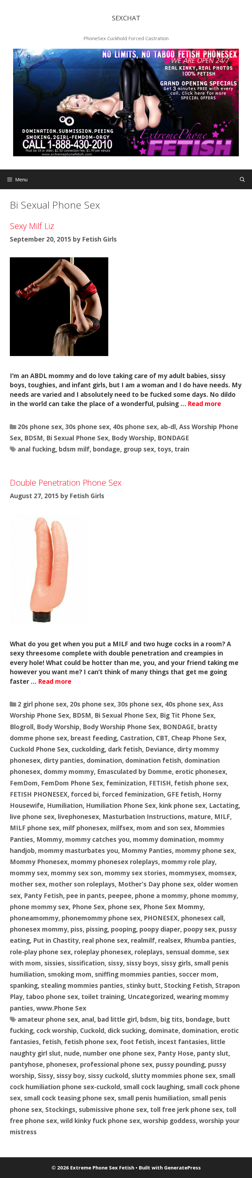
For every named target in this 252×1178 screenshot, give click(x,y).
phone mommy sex (39, 907)
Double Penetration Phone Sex (65, 482)
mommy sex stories (135, 873)
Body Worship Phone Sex (121, 727)
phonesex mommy (38, 929)
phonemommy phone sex (101, 918)
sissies (54, 963)
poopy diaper (159, 929)
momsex (221, 873)
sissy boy (70, 1075)
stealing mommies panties (82, 985)
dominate (163, 1030)
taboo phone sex (52, 996)
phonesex (61, 1064)
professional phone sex (116, 1064)
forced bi (85, 794)
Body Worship (133, 438)
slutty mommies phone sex (174, 1075)
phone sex (124, 907)
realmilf (143, 940)
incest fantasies (182, 1041)
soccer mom (198, 974)
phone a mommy (161, 895)
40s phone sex (135, 427)
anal (87, 1019)
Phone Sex (88, 907)
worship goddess (169, 1120)
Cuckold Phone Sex (39, 749)
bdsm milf (74, 449)
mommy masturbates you (78, 850)
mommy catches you (97, 839)
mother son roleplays (82, 884)
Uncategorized (151, 996)
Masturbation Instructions (143, 816)
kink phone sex (182, 805)
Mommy (49, 839)
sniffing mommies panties (135, 974)
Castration (136, 738)
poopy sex (199, 929)
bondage (106, 449)
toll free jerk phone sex (186, 1109)
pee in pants (85, 895)
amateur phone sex (48, 1019)
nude (72, 1053)
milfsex (121, 828)
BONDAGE (173, 438)
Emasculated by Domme (134, 771)
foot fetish (137, 1041)
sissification (86, 963)
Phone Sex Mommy (173, 907)
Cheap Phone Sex (198, 738)
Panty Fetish (43, 895)
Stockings (60, 1109)
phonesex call (202, 918)
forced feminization (133, 794)
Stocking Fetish (188, 985)
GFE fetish (183, 794)
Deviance (159, 749)
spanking (24, 985)
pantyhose (26, 1064)
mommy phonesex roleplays (114, 862)
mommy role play (188, 862)
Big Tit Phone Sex (187, 715)
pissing (97, 929)
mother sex (28, 884)
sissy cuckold (108, 1075)
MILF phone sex (34, 828)
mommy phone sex (204, 850)
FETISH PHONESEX (39, 794)
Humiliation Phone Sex (121, 805)
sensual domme (190, 952)
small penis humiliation (153, 1098)
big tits (171, 1019)
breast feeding (94, 738)
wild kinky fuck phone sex (100, 1120)
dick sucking (126, 1030)
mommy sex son (76, 873)
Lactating (224, 805)
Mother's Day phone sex (156, 884)
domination (104, 760)
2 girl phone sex (42, 704)
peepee (120, 895)
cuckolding (88, 749)
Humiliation (65, 805)
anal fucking (36, 449)
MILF (222, 816)
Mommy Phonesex (39, 862)
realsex (169, 940)
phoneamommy (34, 918)
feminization (126, 783)
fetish (51, 1041)
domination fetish (153, 760)
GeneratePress (182, 1167)
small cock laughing (153, 1087)
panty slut (212, 1053)
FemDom (24, 783)
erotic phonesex (200, 771)
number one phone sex (119, 1053)
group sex (138, 449)
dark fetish (125, 749)
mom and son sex (163, 828)
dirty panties (63, 760)
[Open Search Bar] (242, 179)
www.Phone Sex (61, 1008)
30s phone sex (87, 427)
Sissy (45, 1075)
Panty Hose (176, 1053)
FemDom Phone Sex (72, 783)
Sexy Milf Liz (32, 225)
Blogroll (21, 727)
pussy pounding (180, 1064)
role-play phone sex (40, 952)
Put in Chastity (56, 940)
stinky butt (143, 985)
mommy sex (29, 873)
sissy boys (142, 963)
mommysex (187, 873)
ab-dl (168, 427)
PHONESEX (161, 918)
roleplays (149, 952)
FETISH (160, 783)
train (182, 449)
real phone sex (105, 940)
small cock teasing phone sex (69, 1098)
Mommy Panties (146, 850)
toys (164, 449)
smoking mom (70, 974)
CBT (162, 738)
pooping (123, 929)
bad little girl (117, 1019)
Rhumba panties (209, 940)
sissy (115, 963)
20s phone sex (40, 427)
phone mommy (213, 895)
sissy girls (176, 963)
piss (77, 929)
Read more (204, 403)
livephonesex (78, 816)
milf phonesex (85, 828)
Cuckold (92, 1030)
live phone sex (32, 816)
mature (199, 816)
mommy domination (164, 839)
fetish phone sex (200, 783)
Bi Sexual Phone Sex (77, 438)
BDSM (33, 438)
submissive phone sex (113, 1109)
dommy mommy (69, 771)
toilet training (102, 996)
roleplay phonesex (102, 952)
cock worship (56, 1030)
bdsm (148, 1019)
